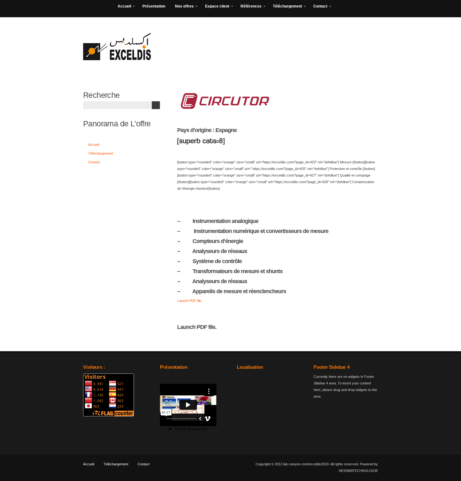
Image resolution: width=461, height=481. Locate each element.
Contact (94, 162)
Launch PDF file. (189, 301)
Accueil (93, 144)
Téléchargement (100, 153)
